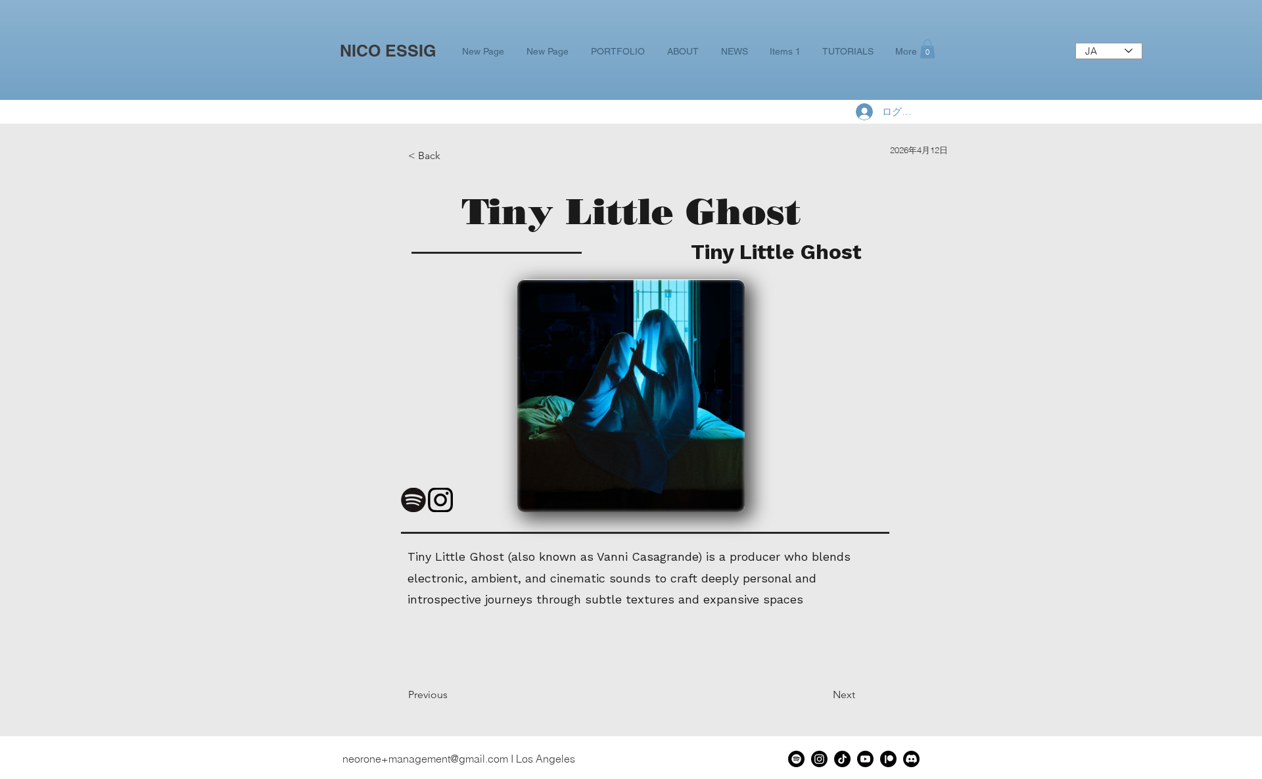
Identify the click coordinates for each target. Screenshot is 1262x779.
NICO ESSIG (388, 50)
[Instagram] (819, 759)
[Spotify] (796, 759)
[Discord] (911, 759)
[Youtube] (865, 759)
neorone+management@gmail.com (425, 758)
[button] (927, 49)
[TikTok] (842, 759)
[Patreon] (888, 759)
